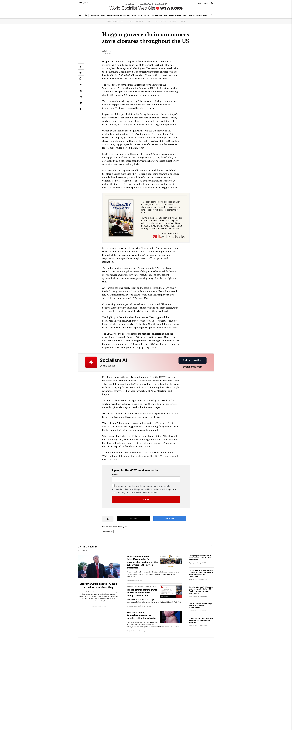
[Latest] (86, 16)
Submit (146, 499)
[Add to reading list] (81, 109)
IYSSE (149, 21)
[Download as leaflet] (81, 97)
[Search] (212, 16)
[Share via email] (81, 91)
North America (82, 550)
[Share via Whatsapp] (81, 79)
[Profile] (212, 4)
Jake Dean (106, 51)
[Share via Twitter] (81, 73)
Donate (182, 21)
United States (108, 531)
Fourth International (115, 21)
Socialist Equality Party (135, 21)
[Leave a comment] (81, 103)
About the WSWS (160, 21)
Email (114, 475)
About (206, 3)
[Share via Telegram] (81, 85)
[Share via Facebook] (81, 66)
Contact (199, 3)
